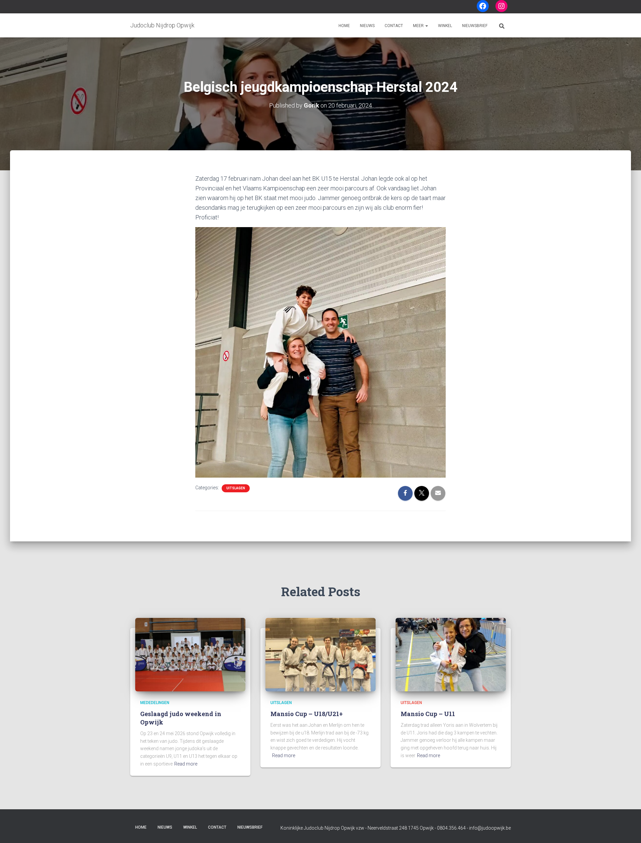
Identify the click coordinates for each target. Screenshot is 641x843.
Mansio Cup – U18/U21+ (306, 714)
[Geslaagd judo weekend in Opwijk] (190, 654)
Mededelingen (154, 702)
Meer (419, 25)
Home (344, 25)
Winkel (445, 25)
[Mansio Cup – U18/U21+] (320, 654)
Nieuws (367, 25)
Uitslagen (235, 488)
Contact (394, 25)
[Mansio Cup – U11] (451, 654)
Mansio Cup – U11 (428, 714)
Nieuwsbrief (474, 25)
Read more (185, 764)
